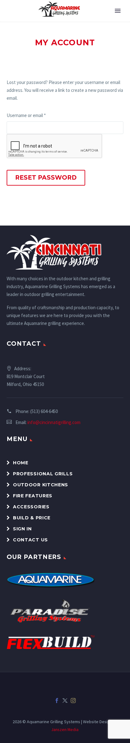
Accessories (31, 507)
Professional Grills (43, 474)
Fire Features (32, 496)
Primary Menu (117, 10)
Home (20, 463)
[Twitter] (65, 700)
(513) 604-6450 (44, 411)
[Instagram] (73, 700)
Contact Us (30, 540)
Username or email (35, 115)
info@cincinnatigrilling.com (53, 422)
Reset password (46, 177)
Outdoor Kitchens (40, 485)
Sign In (22, 529)
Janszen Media (65, 729)
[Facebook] (56, 700)
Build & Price (31, 518)
